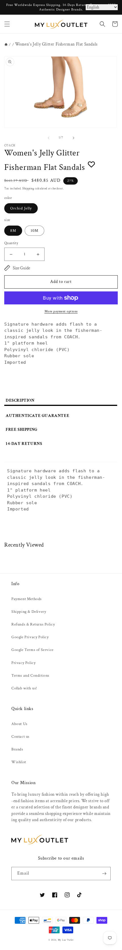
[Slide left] (48, 138)
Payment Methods (26, 598)
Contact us (20, 736)
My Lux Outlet (65, 940)
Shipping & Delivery (28, 611)
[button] (7, 24)
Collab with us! (24, 688)
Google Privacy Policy (30, 637)
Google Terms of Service (32, 649)
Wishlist (18, 762)
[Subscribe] (104, 873)
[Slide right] (73, 138)
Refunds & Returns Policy (33, 624)
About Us (19, 723)
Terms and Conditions (30, 675)
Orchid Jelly (21, 208)
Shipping (28, 189)
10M (34, 230)
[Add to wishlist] (91, 164)
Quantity (11, 243)
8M (13, 230)
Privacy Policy (23, 662)
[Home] (6, 44)
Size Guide (21, 268)
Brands (17, 749)
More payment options (61, 311)
